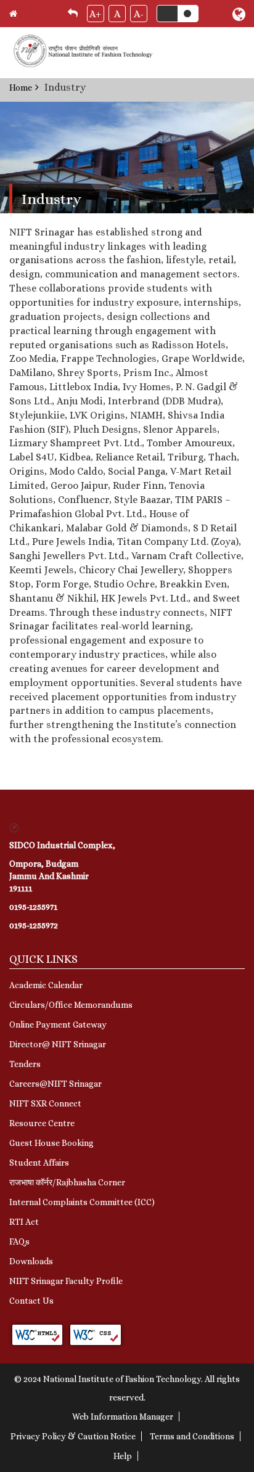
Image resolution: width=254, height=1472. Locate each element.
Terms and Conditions (192, 1436)
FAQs (19, 1241)
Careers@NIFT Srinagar (55, 1084)
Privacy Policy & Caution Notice (73, 1436)
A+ (95, 14)
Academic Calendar (46, 985)
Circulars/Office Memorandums (71, 1005)
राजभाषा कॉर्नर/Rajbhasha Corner (67, 1182)
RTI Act (24, 1222)
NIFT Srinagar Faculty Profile (66, 1281)
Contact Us (31, 1301)
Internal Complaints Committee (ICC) (82, 1202)
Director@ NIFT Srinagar (57, 1044)
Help (122, 1456)
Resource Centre (42, 1123)
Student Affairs (39, 1162)
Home (20, 87)
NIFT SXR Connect (45, 1103)
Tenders (25, 1064)
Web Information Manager (122, 1416)
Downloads (31, 1261)
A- (139, 14)
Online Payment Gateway (58, 1024)
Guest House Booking (51, 1143)
